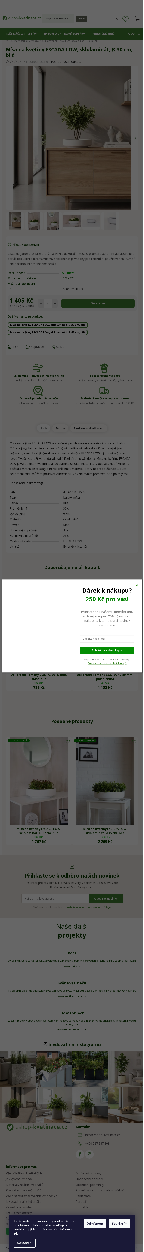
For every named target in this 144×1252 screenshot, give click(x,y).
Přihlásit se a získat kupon (107, 650)
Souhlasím (120, 1223)
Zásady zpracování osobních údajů (107, 663)
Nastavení (24, 1243)
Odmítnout (94, 1223)
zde (16, 1233)
